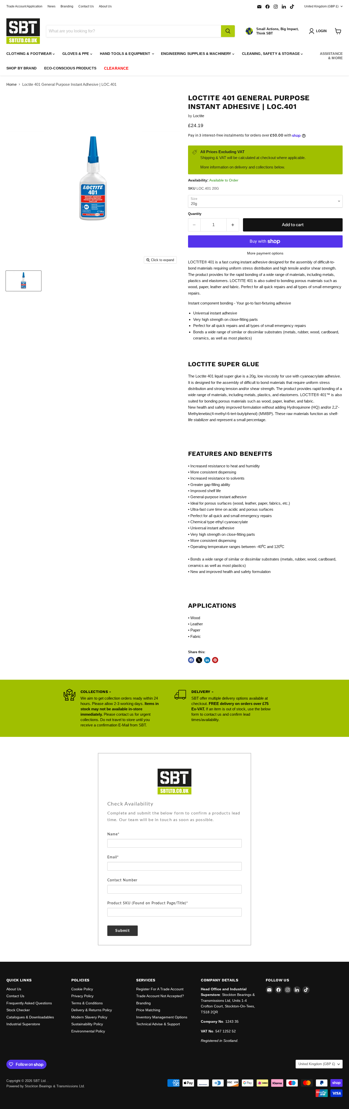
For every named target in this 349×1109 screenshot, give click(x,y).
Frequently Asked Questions (29, 1003)
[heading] (174, 804)
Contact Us (86, 6)
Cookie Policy (82, 989)
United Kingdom (321, 6)
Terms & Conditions (87, 1003)
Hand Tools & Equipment (125, 54)
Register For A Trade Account (159, 989)
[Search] (228, 31)
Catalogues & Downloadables (30, 1017)
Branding (67, 6)
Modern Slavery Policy (89, 1017)
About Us (105, 6)
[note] (174, 820)
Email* (113, 857)
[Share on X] (199, 660)
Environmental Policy (88, 1031)
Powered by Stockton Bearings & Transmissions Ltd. (45, 1086)
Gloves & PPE (76, 54)
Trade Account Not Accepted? (160, 996)
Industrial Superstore (23, 1024)
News (51, 6)
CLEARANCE (116, 68)
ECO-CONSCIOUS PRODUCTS (70, 68)
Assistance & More (331, 56)
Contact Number (122, 880)
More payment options (265, 253)
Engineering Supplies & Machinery (196, 54)
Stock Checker (18, 1010)
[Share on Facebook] (191, 660)
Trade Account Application (24, 6)
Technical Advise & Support (158, 1024)
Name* (113, 834)
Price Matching (148, 1010)
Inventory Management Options (161, 1017)
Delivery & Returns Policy (91, 1010)
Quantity (194, 214)
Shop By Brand (21, 68)
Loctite (198, 116)
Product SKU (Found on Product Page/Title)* (147, 903)
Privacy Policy (82, 996)
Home (11, 84)
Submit (122, 931)
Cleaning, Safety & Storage (271, 54)
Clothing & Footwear (29, 54)
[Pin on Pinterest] (215, 660)
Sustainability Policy (87, 1024)
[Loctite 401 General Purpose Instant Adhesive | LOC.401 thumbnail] (23, 281)
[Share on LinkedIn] (207, 660)
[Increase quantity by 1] (233, 224)
